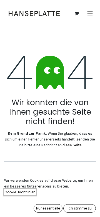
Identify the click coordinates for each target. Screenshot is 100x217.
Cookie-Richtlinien (20, 192)
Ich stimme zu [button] (80, 208)
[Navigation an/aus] (90, 13)
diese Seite (72, 144)
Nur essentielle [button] (48, 208)
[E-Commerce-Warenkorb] (76, 13)
